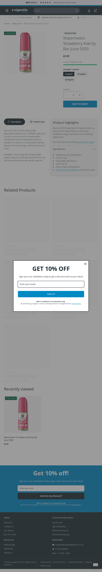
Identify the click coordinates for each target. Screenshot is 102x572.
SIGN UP (51, 294)
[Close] (85, 264)
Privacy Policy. (76, 304)
